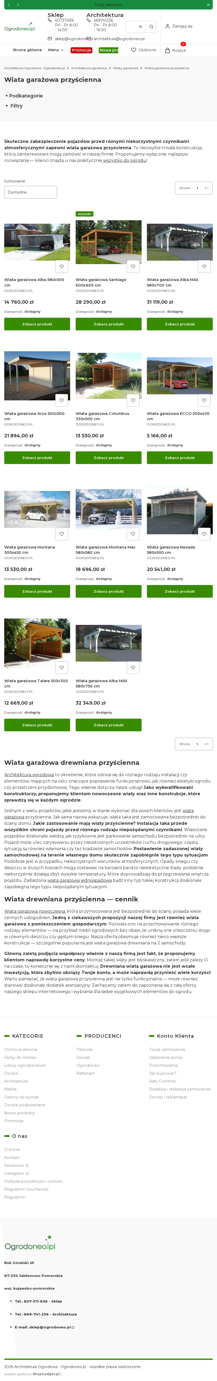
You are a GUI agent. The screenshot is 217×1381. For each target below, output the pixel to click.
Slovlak (83, 1057)
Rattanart (85, 1073)
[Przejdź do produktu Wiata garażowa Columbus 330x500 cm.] (109, 376)
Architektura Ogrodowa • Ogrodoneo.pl (34, 68)
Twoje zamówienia (167, 1049)
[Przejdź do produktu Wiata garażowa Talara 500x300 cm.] (37, 643)
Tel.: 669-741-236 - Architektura (46, 1314)
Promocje (14, 1120)
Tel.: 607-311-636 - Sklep (38, 1301)
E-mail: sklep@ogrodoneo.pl (43, 1327)
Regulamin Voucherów (26, 1189)
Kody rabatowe (109, 4)
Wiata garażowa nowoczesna (34, 911)
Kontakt (12, 1157)
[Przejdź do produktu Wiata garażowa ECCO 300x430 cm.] (180, 376)
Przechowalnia (163, 1065)
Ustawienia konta (165, 1057)
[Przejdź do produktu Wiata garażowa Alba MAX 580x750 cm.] (109, 643)
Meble (10, 1089)
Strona (184, 188)
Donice (11, 1073)
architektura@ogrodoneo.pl (119, 38)
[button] (208, 5)
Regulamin (14, 1197)
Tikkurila (84, 1049)
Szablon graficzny (32, 1374)
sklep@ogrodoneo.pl (74, 38)
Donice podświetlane (24, 1105)
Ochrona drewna (20, 1049)
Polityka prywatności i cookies (33, 1181)
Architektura (16, 1081)
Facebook (14, 1165)
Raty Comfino (162, 1081)
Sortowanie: (15, 181)
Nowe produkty (19, 1113)
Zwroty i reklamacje (168, 1097)
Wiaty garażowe (125, 68)
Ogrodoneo (88, 1065)
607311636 (64, 20)
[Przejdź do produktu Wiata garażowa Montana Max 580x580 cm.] (109, 509)
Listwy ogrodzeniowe (25, 1065)
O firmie (12, 1149)
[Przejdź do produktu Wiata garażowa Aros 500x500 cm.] (37, 376)
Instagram (14, 1173)
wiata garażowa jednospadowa (79, 880)
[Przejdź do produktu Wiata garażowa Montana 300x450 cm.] (37, 509)
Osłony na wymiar (21, 1097)
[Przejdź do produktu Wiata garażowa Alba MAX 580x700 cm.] (180, 242)
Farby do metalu (20, 1057)
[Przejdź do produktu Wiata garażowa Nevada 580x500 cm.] (180, 509)
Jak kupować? (163, 1073)
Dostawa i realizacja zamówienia (179, 1089)
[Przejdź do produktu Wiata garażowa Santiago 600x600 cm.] (109, 242)
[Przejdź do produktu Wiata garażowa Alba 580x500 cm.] (37, 242)
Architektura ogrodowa (89, 68)
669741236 (103, 20)
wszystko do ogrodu (124, 160)
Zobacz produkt (37, 324)
